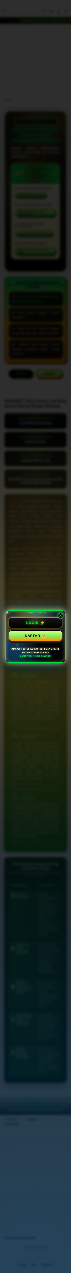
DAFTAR (32, 636)
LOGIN (32, 623)
